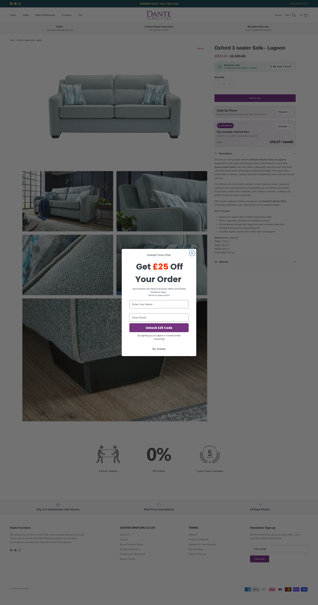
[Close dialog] (192, 253)
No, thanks (159, 349)
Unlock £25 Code (159, 327)
